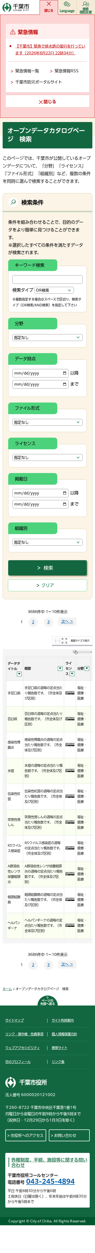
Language (67, 10)
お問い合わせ (65, 1135)
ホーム (7, 988)
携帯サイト (59, 1047)
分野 (19, 323)
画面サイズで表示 (80, 640)
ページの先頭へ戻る (47, 1002)
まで (74, 384)
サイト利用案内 (63, 1020)
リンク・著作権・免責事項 (24, 1034)
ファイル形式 (27, 408)
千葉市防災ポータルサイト (38, 82)
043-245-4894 (50, 1181)
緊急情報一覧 (27, 71)
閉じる (48, 10)
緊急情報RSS (67, 71)
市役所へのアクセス (27, 1135)
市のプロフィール (18, 1061)
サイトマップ (14, 1020)
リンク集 (58, 1061)
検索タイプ (22, 290)
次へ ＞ (67, 621)
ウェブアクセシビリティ (22, 1047)
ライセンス (25, 443)
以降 (74, 373)
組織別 (21, 528)
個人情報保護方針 (64, 1034)
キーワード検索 (29, 265)
